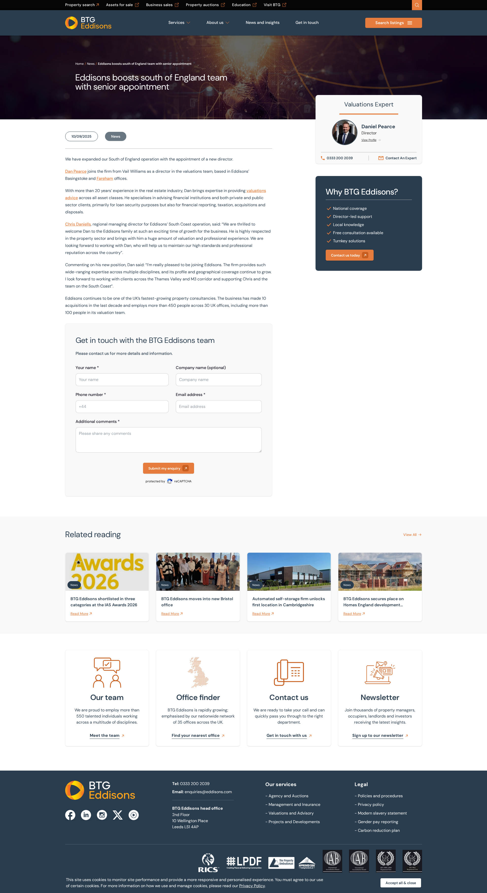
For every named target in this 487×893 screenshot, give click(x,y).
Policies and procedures (379, 796)
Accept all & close (401, 883)
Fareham (105, 178)
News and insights (263, 22)
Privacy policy (369, 804)
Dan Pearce (75, 171)
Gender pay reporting (376, 821)
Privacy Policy (252, 885)
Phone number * (91, 394)
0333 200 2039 (195, 783)
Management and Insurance (292, 804)
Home (79, 64)
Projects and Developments (292, 821)
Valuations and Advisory (289, 813)
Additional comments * (98, 421)
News (91, 64)
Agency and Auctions (286, 796)
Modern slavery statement (381, 813)
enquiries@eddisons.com (208, 791)
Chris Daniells (78, 224)
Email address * (190, 394)
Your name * (87, 367)
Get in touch (307, 22)
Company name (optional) (201, 367)
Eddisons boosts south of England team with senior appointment (145, 64)
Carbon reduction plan (377, 830)
